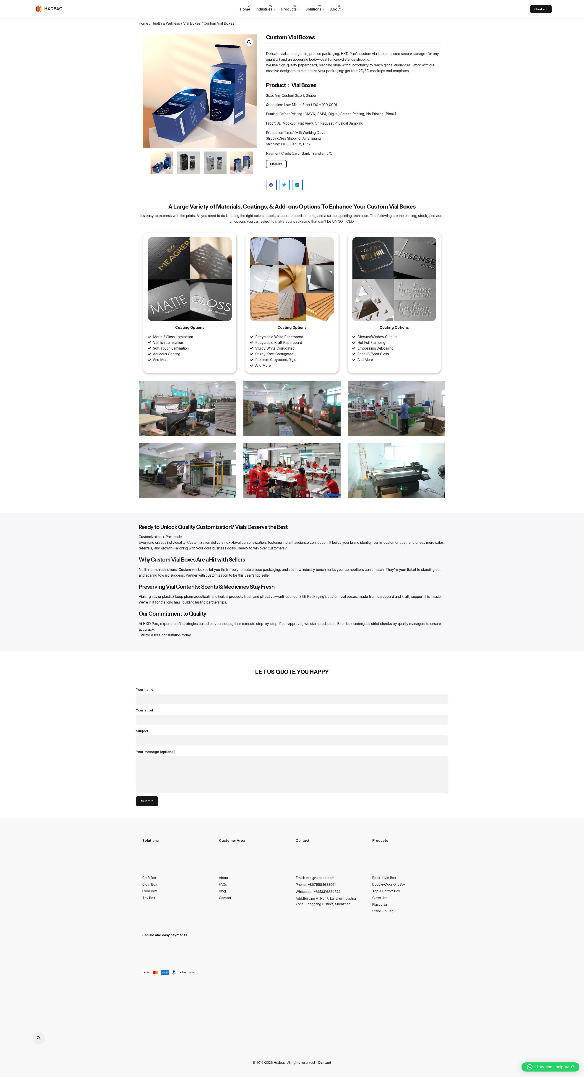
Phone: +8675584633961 (316, 885)
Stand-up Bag (383, 911)
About (223, 878)
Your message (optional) (155, 752)
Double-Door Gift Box (389, 884)
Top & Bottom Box (386, 891)
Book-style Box (384, 878)
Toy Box (148, 898)
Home (143, 23)
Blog (222, 891)
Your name (144, 689)
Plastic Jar (380, 904)
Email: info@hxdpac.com (315, 878)
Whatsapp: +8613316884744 (318, 892)
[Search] (38, 1038)
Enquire (276, 164)
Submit (147, 801)
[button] (249, 42)
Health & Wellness (165, 23)
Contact (541, 9)
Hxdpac (280, 1062)
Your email (144, 710)
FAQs (223, 884)
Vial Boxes (192, 23)
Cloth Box (149, 884)
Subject (142, 731)
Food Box (149, 891)
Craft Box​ (149, 878)
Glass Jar (379, 898)
